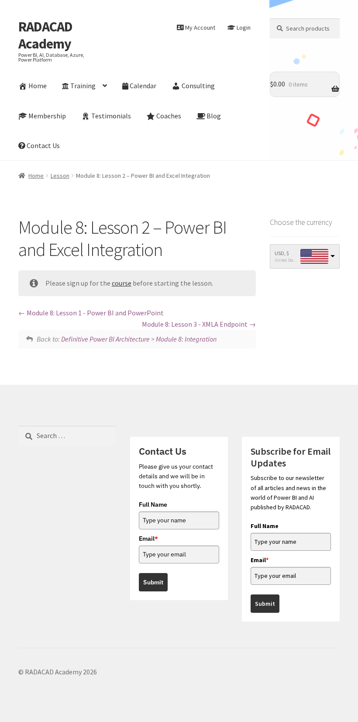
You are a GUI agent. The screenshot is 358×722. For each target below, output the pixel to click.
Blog (214, 115)
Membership (47, 115)
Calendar (143, 85)
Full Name (153, 504)
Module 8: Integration (186, 339)
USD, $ (282, 253)
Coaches (168, 115)
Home (37, 85)
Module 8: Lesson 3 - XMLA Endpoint (195, 324)
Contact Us (43, 145)
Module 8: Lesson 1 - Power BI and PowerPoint (94, 312)
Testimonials (111, 115)
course (121, 283)
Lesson (60, 176)
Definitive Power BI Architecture (105, 339)
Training (83, 85)
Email (148, 538)
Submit (153, 582)
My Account (200, 27)
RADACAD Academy (45, 35)
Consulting (198, 85)
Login (244, 27)
